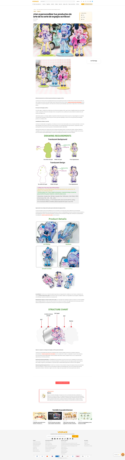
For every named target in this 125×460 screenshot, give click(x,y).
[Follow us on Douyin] (65, 438)
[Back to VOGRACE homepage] (62, 432)
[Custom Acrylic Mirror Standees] (53, 76)
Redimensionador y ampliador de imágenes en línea (69, 445)
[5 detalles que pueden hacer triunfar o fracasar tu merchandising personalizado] (40, 416)
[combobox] (57, 1)
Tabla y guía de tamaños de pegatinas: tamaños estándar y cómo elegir (70, 423)
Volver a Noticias (63, 382)
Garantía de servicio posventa (49, 448)
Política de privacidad (48, 444)
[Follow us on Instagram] (52, 438)
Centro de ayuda (63, 449)
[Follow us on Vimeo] (70, 438)
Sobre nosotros (47, 441)
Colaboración (47, 451)
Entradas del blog (64, 452)
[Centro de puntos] (90, 1)
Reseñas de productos (36, 451)
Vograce (38, 11)
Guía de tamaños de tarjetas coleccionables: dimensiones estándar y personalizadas (54, 423)
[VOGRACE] (35, 1)
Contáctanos (63, 453)
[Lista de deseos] (85, 1)
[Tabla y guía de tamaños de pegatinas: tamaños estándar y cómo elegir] (70, 416)
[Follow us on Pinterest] (62, 438)
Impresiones (35, 447)
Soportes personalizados (36, 444)
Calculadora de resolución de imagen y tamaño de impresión (70, 444)
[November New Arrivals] (58, 169)
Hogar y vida (35, 448)
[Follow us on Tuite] (60, 438)
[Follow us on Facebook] (55, 438)
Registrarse (86, 443)
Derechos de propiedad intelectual (50, 447)
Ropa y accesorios (36, 449)
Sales (35, 11)
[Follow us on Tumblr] (67, 438)
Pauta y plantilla (63, 441)
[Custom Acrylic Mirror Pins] (58, 253)
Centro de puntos (87, 444)
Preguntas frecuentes (64, 451)
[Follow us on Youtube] (57, 438)
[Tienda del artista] (92, 1)
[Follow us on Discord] (72, 438)
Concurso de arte (48, 449)
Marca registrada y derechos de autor (51, 445)
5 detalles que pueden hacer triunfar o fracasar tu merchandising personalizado (39, 423)
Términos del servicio (48, 443)
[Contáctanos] (81, 1)
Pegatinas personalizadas (37, 443)
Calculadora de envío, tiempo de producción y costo (69, 443)
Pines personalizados (36, 445)
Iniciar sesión (86, 441)
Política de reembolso (64, 448)
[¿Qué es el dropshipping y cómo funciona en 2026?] (85, 416)
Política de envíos (63, 447)
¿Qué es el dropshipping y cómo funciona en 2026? (85, 423)
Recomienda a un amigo (88, 445)
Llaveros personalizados (36, 441)
